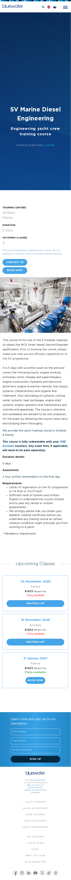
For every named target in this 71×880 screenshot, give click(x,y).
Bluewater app (35, 862)
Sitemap (35, 793)
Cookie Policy (35, 788)
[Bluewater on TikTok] (49, 873)
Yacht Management (35, 827)
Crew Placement (35, 821)
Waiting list (35, 603)
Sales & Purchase (35, 808)
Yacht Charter (35, 802)
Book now (15, 270)
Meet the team (35, 856)
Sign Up (35, 759)
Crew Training (35, 815)
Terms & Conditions (35, 790)
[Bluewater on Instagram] (22, 873)
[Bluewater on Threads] (56, 873)
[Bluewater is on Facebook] (15, 873)
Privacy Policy (35, 785)
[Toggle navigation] (65, 7)
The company (35, 837)
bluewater (39, 780)
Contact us (15, 262)
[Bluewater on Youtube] (35, 873)
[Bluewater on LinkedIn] (29, 873)
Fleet (35, 849)
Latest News (35, 843)
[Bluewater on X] (42, 873)
